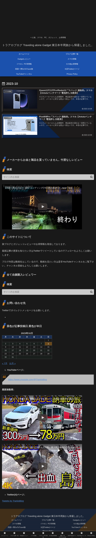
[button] (91, 177)
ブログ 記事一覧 (48, 520)
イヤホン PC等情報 (48, 524)
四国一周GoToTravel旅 (17, 527)
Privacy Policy (48, 531)
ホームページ (16, 520)
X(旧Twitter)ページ (48, 527)
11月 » (12, 363)
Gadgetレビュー (79, 520)
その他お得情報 (79, 524)
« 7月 (4, 363)
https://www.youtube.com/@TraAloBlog (27, 379)
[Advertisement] (48, 17)
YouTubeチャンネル (79, 527)
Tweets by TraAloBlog (13, 501)
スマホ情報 (16, 524)
